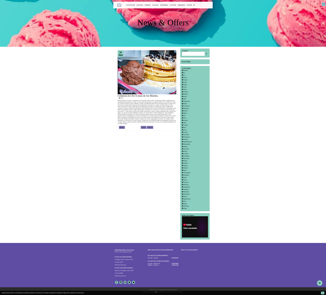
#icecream (186, 149)
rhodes (185, 84)
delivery (185, 94)
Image (185, 203)
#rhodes (185, 163)
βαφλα (185, 103)
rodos (184, 89)
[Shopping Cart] (194, 5)
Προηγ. (143, 127)
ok (322, 292)
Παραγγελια (186, 101)
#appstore (186, 189)
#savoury (185, 182)
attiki (184, 122)
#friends (185, 168)
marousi (185, 120)
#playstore (186, 191)
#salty (185, 180)
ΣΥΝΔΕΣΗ (189, 5)
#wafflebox (186, 156)
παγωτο (185, 80)
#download (186, 194)
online (185, 96)
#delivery (185, 184)
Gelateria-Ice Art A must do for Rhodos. (138, 95)
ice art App (173, 5)
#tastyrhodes (186, 172)
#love (184, 201)
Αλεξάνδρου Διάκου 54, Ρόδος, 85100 (124, 259)
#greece (185, 165)
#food (185, 177)
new (184, 115)
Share (122, 127)
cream (185, 82)
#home (185, 196)
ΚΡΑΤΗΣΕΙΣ (148, 5)
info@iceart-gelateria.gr (120, 264)
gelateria (185, 70)
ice (184, 72)
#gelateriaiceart (187, 141)
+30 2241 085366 (119, 273)
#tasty (185, 170)
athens (185, 113)
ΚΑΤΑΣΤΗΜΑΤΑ (164, 5)
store (184, 118)
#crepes (185, 132)
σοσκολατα (186, 106)
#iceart (185, 151)
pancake (185, 91)
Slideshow (186, 206)
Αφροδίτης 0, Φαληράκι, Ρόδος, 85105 (124, 270)
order (184, 99)
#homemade (186, 144)
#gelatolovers (187, 199)
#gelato (185, 146)
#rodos (185, 160)
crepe (184, 87)
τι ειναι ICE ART (130, 5)
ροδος (185, 77)
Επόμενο (150, 127)
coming (185, 125)
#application (186, 187)
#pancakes (186, 158)
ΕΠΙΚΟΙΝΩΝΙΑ (181, 5)
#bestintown (186, 137)
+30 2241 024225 (119, 262)
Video (185, 208)
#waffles (185, 153)
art (184, 75)
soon (184, 127)
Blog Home (186, 61)
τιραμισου (186, 108)
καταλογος (140, 5)
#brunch (185, 139)
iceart (184, 130)
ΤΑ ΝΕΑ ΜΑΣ (155, 5)
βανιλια (185, 110)
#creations (186, 134)
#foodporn (186, 175)
